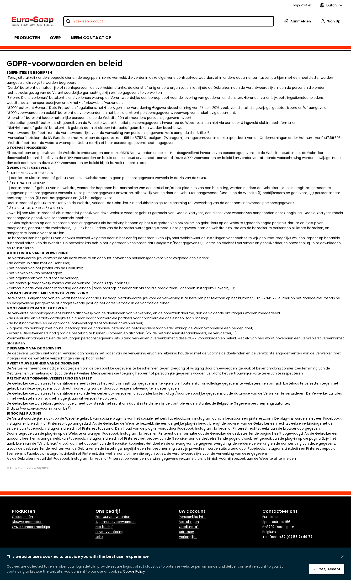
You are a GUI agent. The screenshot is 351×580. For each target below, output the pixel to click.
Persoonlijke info (192, 516)
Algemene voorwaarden (116, 521)
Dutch (331, 5)
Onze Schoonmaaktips (31, 526)
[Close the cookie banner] (342, 556)
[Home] (32, 21)
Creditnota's (189, 526)
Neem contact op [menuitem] (91, 38)
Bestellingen (189, 521)
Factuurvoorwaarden (113, 516)
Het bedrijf (104, 526)
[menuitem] (55, 37)
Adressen (186, 531)
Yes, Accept (329, 569)
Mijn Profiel (302, 5)
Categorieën (22, 516)
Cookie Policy (134, 571)
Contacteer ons (280, 511)
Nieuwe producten (27, 521)
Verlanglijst (188, 536)
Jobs (99, 536)
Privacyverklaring (109, 531)
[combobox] (168, 21)
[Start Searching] (68, 21)
